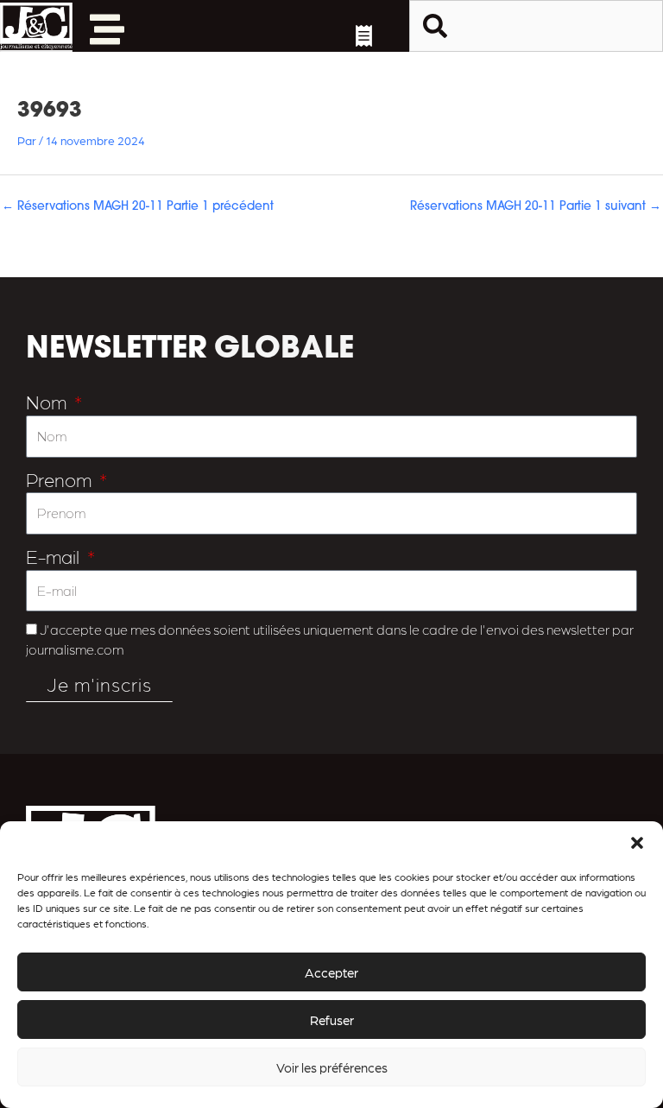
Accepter (331, 972)
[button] (637, 843)
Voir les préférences (332, 1067)
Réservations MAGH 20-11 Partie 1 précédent (138, 206)
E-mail (55, 555)
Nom (48, 401)
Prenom (61, 479)
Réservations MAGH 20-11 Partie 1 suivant (535, 206)
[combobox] (536, 26)
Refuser (332, 1020)
